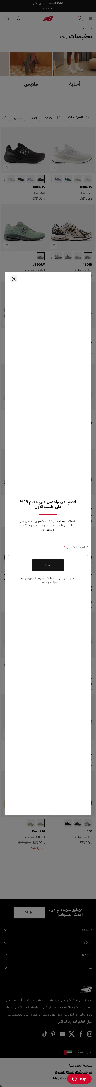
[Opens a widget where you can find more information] (79, 1079)
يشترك (48, 565)
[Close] (13, 278)
